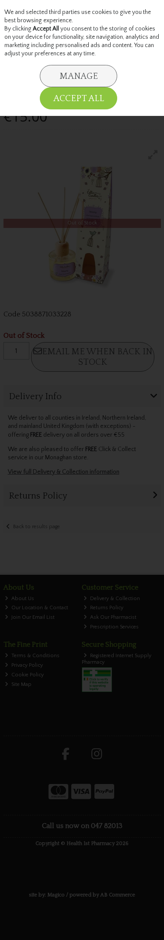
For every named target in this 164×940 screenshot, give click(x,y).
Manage (78, 76)
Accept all (78, 98)
